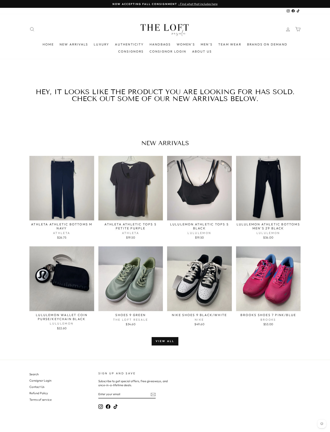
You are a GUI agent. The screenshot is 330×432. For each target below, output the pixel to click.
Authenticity (129, 44)
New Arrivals (74, 44)
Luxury (101, 44)
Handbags (160, 44)
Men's (207, 44)
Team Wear (229, 44)
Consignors (131, 51)
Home (48, 44)
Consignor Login (168, 51)
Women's (186, 44)
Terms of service (40, 399)
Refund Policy (38, 393)
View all (165, 341)
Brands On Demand (267, 44)
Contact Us (36, 387)
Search (34, 374)
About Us (202, 51)
